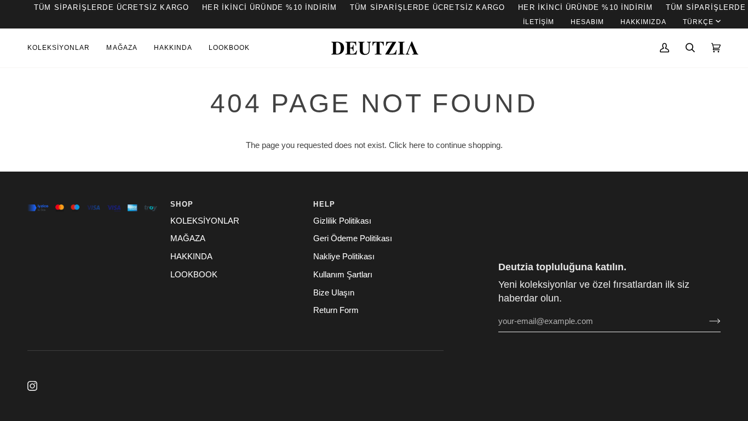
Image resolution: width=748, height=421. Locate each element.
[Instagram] (32, 386)
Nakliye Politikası (344, 256)
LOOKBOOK (193, 274)
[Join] (706, 321)
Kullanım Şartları (342, 274)
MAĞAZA (187, 238)
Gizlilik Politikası (342, 221)
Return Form (336, 310)
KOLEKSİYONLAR (204, 221)
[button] (62, 48)
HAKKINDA (191, 256)
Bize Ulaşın (333, 292)
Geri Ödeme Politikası (352, 238)
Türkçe (698, 22)
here (417, 145)
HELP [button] (324, 204)
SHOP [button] (181, 204)
